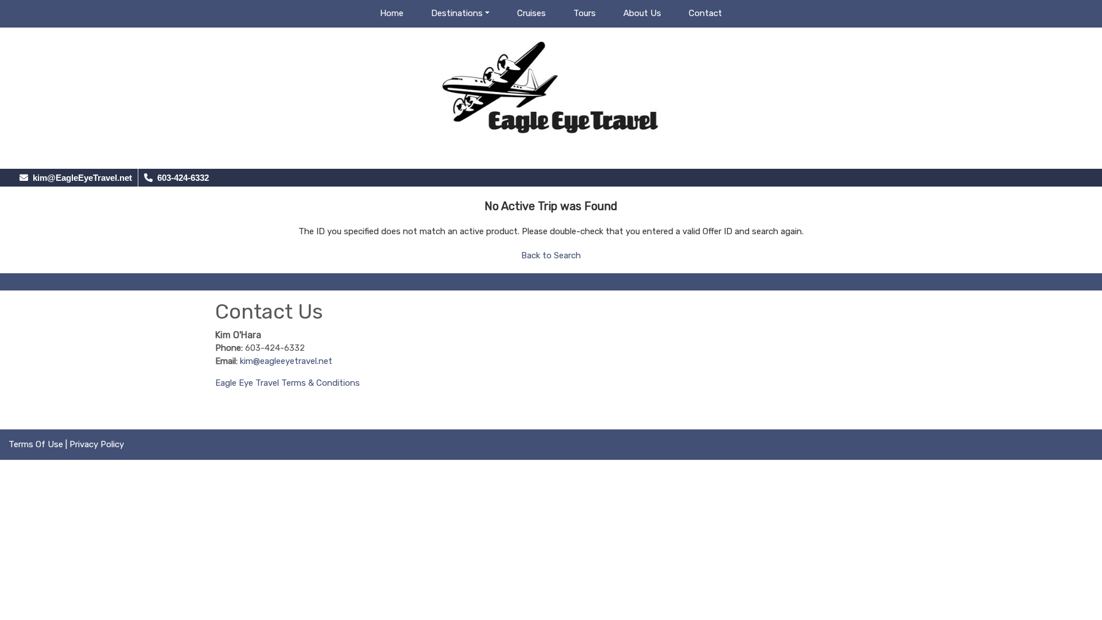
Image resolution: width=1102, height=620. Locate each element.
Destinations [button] (457, 13)
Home (391, 13)
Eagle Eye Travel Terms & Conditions (287, 383)
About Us (642, 13)
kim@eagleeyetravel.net (286, 361)
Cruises (531, 13)
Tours (584, 13)
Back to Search (551, 255)
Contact (705, 13)
